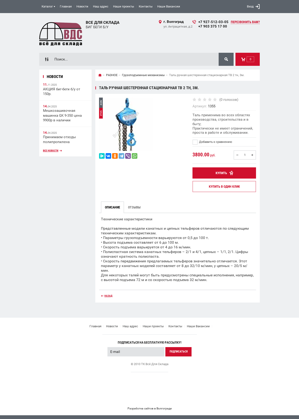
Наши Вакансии (168, 6)
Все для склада (102, 22)
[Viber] (128, 156)
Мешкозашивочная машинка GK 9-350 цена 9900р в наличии (62, 115)
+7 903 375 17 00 (212, 26)
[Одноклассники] (115, 156)
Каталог (47, 6)
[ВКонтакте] (108, 156)
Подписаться (179, 351)
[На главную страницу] (60, 33)
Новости (82, 6)
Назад (108, 295)
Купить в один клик (224, 186)
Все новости (50, 150)
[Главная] (100, 75)
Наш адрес (100, 6)
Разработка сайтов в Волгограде (150, 408)
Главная (66, 6)
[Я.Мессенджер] (102, 156)
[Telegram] (121, 156)
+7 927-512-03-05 (213, 22)
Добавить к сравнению (215, 142)
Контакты (146, 6)
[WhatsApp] (134, 156)
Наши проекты (123, 6)
